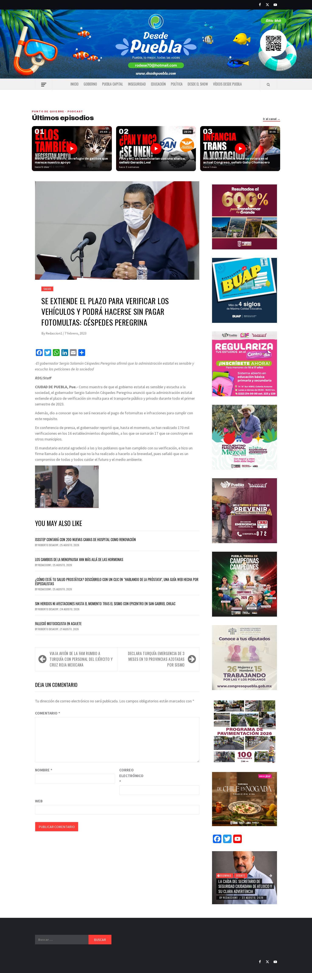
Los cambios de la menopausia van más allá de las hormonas (79, 559)
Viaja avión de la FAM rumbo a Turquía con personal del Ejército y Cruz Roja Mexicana (81, 659)
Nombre (43, 770)
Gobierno (90, 84)
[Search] (268, 84)
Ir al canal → (271, 119)
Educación (158, 84)
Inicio (74, 84)
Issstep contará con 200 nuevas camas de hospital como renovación (85, 539)
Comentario (47, 713)
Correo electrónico (130, 776)
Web (39, 801)
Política (177, 84)
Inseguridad (137, 84)
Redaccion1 (54, 333)
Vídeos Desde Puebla (227, 84)
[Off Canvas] (43, 84)
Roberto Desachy (48, 545)
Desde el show (198, 84)
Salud (47, 289)
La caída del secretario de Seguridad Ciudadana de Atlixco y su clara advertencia (245, 886)
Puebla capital (112, 84)
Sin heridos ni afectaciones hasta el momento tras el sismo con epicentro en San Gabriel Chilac (105, 603)
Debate (240, 875)
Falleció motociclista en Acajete (58, 623)
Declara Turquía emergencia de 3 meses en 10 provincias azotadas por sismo (156, 659)
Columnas (224, 875)
